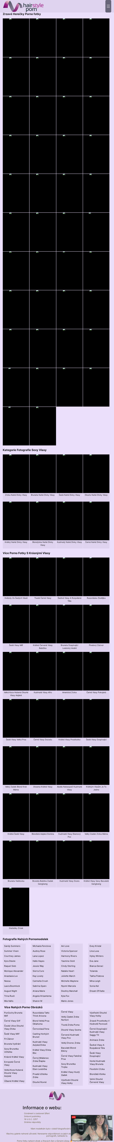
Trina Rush (9, 996)
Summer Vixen (11, 951)
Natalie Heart (67, 971)
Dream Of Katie (97, 991)
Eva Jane (94, 961)
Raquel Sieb (10, 966)
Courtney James (12, 956)
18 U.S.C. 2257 (31, 1119)
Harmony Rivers (69, 956)
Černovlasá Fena (41, 1029)
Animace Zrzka (97, 1040)
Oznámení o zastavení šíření (36, 1113)
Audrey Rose (39, 951)
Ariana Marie (39, 991)
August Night (10, 991)
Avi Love (65, 946)
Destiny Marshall (69, 991)
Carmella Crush (40, 981)
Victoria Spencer (69, 951)
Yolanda (93, 971)
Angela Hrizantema (42, 996)
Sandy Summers (12, 946)
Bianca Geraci (96, 966)
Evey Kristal (95, 946)
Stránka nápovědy (32, 1122)
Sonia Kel (94, 986)
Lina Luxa (94, 951)
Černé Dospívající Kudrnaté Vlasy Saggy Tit (98, 1032)
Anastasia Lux (11, 976)
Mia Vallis (8, 1001)
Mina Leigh (95, 981)
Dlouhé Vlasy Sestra (71, 1029)
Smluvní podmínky (32, 1116)
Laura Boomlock (12, 986)
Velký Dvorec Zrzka (70, 1043)
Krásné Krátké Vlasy (14, 1057)
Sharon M (37, 1001)
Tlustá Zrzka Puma (70, 1024)
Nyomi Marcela (68, 986)
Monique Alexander (13, 971)
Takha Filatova (97, 976)
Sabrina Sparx (39, 986)
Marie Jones (67, 1001)
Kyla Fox (65, 996)
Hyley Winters (96, 956)
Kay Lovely (38, 976)
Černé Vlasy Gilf (12, 1020)
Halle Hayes (38, 961)
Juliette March (68, 976)
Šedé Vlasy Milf (11, 1034)
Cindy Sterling (68, 966)
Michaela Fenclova (42, 946)
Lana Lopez (38, 956)
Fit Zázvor (9, 1039)
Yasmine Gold (68, 961)
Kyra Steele (9, 961)
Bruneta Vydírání (12, 1044)
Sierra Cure (38, 971)
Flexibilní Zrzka (97, 1069)
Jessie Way (38, 966)
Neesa (7, 981)
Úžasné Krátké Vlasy (14, 1081)
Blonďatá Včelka (97, 1074)
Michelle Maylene (69, 981)
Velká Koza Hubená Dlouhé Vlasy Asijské (13, 1073)
